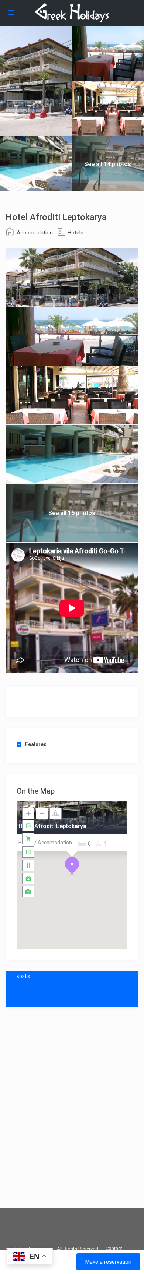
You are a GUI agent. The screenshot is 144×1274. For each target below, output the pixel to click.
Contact (114, 1248)
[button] (72, 866)
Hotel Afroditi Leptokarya (52, 826)
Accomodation (35, 232)
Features (36, 744)
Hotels (75, 232)
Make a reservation (108, 1262)
